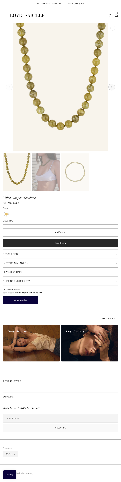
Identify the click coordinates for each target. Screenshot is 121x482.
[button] (4, 15)
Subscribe (60, 427)
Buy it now (60, 243)
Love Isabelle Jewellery (22, 473)
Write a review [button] (21, 300)
